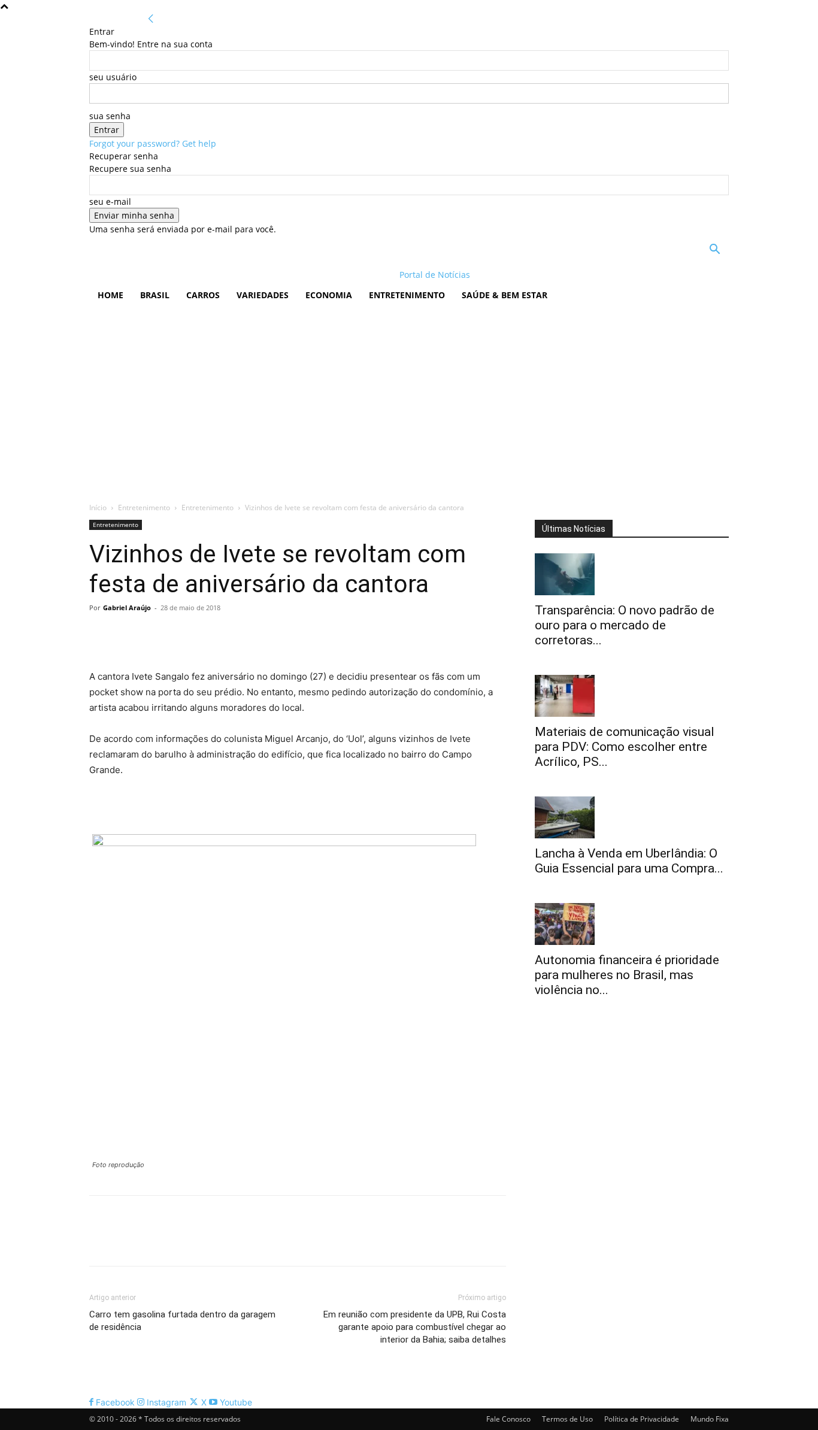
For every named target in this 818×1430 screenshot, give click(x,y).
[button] (714, 250)
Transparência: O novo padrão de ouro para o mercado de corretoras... (624, 625)
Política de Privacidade (641, 1419)
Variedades (263, 295)
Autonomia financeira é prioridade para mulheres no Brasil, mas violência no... (627, 975)
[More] (212, 635)
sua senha (110, 116)
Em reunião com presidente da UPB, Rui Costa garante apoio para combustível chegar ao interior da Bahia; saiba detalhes (414, 1327)
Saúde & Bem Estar (504, 295)
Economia (328, 295)
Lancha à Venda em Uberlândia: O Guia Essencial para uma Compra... (629, 860)
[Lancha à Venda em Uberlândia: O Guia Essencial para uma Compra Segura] (632, 817)
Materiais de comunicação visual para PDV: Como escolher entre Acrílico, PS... (624, 747)
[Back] (151, 19)
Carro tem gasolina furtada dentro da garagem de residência (182, 1320)
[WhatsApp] (184, 635)
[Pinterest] (156, 635)
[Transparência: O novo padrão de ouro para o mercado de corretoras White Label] (632, 574)
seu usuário (113, 77)
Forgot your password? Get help (152, 143)
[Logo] (166, 274)
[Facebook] (101, 635)
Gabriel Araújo (127, 607)
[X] (129, 635)
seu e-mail (110, 201)
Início (98, 507)
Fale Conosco (508, 1419)
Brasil (154, 295)
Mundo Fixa (709, 1419)
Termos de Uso (567, 1419)
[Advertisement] (409, 399)
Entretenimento (407, 295)
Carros (203, 295)
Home (110, 295)
